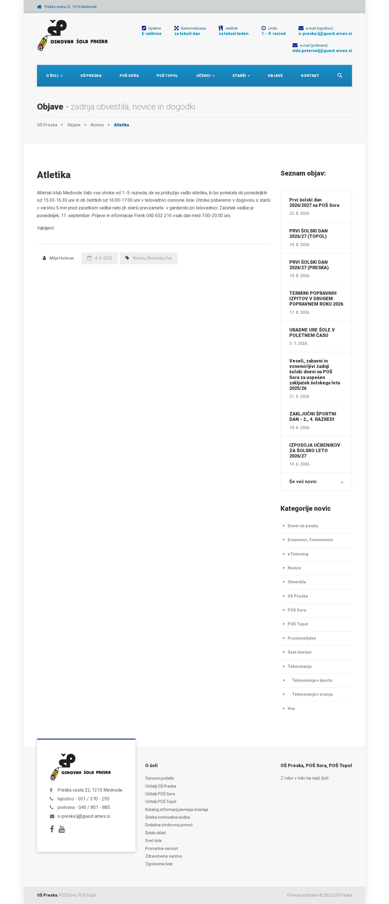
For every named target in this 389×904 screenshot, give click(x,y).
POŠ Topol (167, 75)
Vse (168, 258)
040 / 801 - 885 (94, 807)
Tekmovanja (300, 666)
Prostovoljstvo (302, 638)
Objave (275, 75)
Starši (239, 75)
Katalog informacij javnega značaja (176, 809)
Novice (139, 258)
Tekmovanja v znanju (312, 694)
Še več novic (303, 481)
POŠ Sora (129, 75)
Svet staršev (300, 652)
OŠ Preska (90, 75)
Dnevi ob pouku (303, 526)
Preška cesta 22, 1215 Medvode (90, 790)
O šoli (52, 75)
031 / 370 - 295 (93, 799)
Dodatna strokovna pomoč (169, 825)
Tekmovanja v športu (312, 680)
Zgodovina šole (159, 864)
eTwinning (298, 554)
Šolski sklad (155, 833)
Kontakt (310, 75)
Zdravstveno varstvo (163, 856)
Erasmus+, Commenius (310, 540)
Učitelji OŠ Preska (160, 786)
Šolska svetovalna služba (167, 817)
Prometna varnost (161, 848)
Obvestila (155, 258)
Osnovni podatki (159, 778)
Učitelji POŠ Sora (160, 794)
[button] (340, 76)
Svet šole (153, 840)
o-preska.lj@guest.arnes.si (84, 816)
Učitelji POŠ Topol (160, 801)
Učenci (203, 75)
